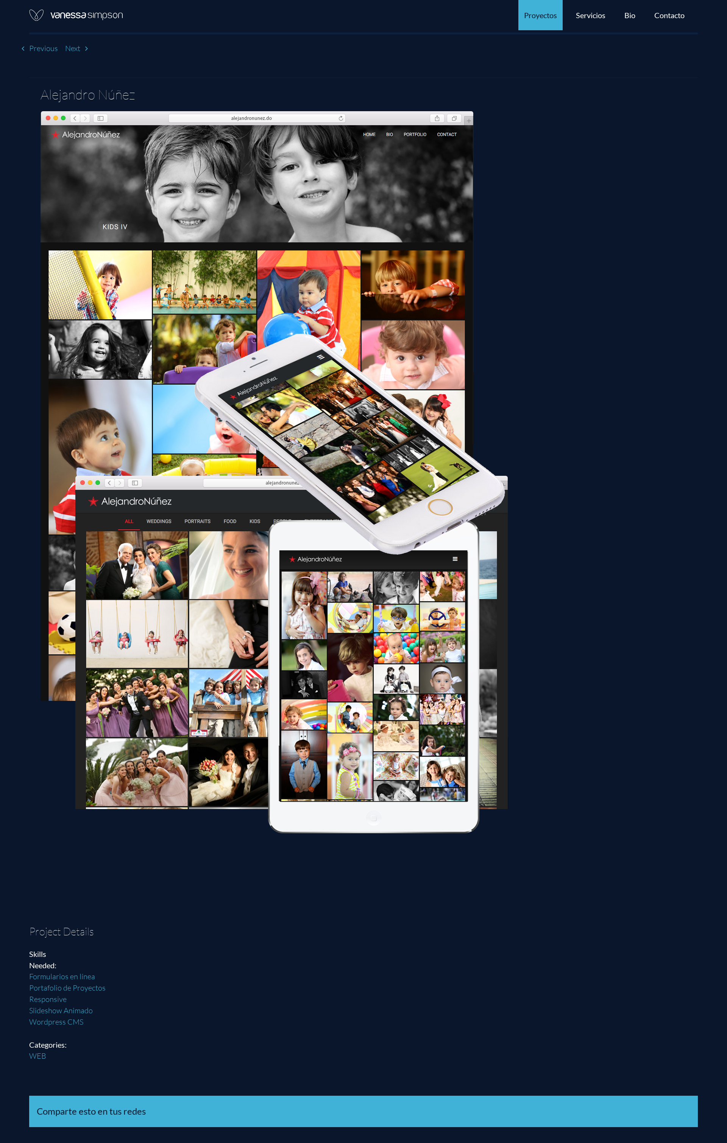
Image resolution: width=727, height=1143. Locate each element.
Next (72, 48)
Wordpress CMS (56, 1022)
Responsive (48, 999)
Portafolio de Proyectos (67, 987)
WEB (37, 1056)
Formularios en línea (62, 976)
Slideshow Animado (61, 1010)
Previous (43, 48)
